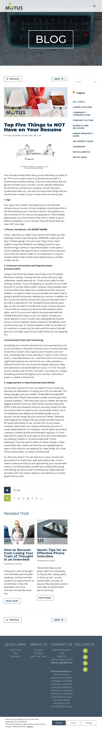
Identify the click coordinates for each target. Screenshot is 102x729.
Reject (73, 723)
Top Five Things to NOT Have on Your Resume (34, 127)
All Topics (7, 135)
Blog (15, 653)
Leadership (79, 146)
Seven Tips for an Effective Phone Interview (52, 553)
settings (30, 726)
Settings (88, 723)
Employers (15, 656)
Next (57, 79)
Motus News (80, 157)
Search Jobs (15, 649)
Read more (12, 601)
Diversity (38, 649)
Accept (59, 723)
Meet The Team (38, 656)
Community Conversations (81, 113)
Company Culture (83, 120)
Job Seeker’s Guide (19, 135)
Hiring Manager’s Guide (83, 134)
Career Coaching (82, 107)
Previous (14, 79)
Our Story (38, 653)
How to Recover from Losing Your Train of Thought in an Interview (18, 554)
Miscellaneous (81, 152)
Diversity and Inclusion (81, 126)
